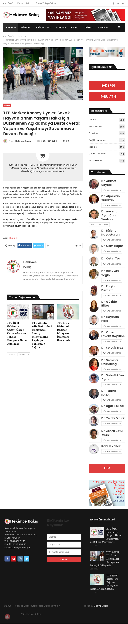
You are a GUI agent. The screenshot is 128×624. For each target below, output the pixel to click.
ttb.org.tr (13, 238)
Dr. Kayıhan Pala (110, 319)
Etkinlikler (94, 133)
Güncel (25, 27)
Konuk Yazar (110, 446)
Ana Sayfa (8, 3)
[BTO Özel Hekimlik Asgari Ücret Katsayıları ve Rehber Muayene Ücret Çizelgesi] (18, 311)
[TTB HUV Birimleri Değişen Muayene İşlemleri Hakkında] (68, 311)
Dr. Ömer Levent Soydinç (113, 334)
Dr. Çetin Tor (110, 258)
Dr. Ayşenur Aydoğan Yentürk (110, 215)
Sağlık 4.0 (42, 27)
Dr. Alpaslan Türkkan (110, 198)
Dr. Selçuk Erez (112, 347)
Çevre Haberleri (97, 153)
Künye (20, 3)
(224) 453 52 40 (17, 544)
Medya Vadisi (101, 605)
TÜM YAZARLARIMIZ (107, 469)
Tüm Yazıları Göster (112, 190)
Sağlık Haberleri (97, 140)
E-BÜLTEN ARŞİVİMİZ (106, 97)
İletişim (29, 3)
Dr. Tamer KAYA (108, 392)
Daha (101, 27)
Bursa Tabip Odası (46, 3)
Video (74, 27)
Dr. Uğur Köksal (112, 406)
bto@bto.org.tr (22, 547)
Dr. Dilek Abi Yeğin (110, 273)
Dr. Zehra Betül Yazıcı (112, 433)
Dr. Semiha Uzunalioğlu (110, 362)
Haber (9, 27)
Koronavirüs (95, 126)
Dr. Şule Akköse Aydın (112, 377)
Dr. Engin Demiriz (108, 288)
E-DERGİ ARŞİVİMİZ (106, 86)
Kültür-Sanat (95, 160)
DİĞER (87, 27)
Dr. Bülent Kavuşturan (110, 232)
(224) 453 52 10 (17, 541)
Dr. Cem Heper (112, 246)
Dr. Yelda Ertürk (112, 418)
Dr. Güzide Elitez (109, 304)
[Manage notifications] (7, 616)
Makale (61, 27)
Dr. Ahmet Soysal (108, 183)
